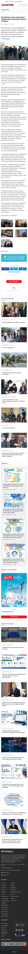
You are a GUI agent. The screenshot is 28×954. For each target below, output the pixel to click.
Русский (16, 1)
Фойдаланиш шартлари (4, 933)
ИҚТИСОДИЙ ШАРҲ (8, 611)
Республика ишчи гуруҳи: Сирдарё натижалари (11, 373)
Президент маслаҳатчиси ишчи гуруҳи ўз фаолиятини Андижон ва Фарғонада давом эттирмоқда (13, 454)
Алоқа (2, 935)
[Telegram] (16, 930)
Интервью (3, 889)
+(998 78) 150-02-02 (7, 867)
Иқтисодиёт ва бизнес (16, 891)
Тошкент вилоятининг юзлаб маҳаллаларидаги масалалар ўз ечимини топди (13, 401)
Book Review (4, 909)
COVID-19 (13, 900)
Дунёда (12, 883)
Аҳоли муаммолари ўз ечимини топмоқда (13, 322)
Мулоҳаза (3, 891)
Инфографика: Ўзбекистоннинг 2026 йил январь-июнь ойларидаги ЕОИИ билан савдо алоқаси (13, 511)
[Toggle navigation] (25, 5)
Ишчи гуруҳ (5, 251)
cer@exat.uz (5, 875)
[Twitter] (22, 930)
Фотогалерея (4, 913)
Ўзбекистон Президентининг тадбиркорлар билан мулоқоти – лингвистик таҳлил (14, 813)
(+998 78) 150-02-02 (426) (13, 870)
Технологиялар (5, 900)
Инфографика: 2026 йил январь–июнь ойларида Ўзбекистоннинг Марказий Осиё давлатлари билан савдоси (13, 536)
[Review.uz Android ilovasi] (20, 924)
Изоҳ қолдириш (14, 281)
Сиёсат (12, 894)
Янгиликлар (14, 889)
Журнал (13, 885)
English (20, 1)
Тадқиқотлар (4, 907)
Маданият (3, 902)
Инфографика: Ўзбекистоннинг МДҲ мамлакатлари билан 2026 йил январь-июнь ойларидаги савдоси (14, 561)
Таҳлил (3, 883)
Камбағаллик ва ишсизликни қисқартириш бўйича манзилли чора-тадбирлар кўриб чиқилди (13, 704)
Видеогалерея (5, 916)
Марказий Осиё (14, 896)
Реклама (3, 927)
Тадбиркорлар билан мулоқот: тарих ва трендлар (13, 648)
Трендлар (3, 885)
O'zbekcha (11, 1)
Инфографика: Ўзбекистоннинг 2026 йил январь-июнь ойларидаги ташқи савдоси (13, 486)
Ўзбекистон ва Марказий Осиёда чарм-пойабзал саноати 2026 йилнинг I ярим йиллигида (13, 786)
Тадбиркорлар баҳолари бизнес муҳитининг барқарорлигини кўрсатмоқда (13, 731)
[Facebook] (19, 930)
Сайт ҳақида (4, 925)
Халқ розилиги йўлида (8, 428)
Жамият (13, 898)
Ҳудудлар (13, 887)
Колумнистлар (5, 896)
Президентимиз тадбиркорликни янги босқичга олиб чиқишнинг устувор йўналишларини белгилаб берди (12, 841)
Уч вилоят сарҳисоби (8, 347)
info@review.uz (6, 872)
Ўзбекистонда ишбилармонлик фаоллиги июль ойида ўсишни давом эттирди (13, 758)
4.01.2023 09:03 (5, 24)
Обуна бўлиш (14, 616)
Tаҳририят (4, 930)
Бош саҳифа (4, 923)
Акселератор (4, 898)
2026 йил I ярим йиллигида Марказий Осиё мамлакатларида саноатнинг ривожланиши (14, 676)
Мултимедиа (4, 911)
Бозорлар (3, 887)
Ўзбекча (6, 1)
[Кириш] (22, 5)
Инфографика (4, 905)
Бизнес (3, 894)
